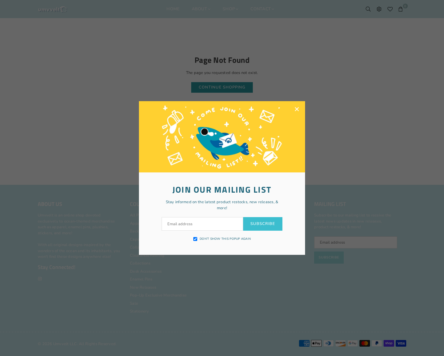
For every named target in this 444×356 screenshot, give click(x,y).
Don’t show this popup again (225, 239)
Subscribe (262, 223)
